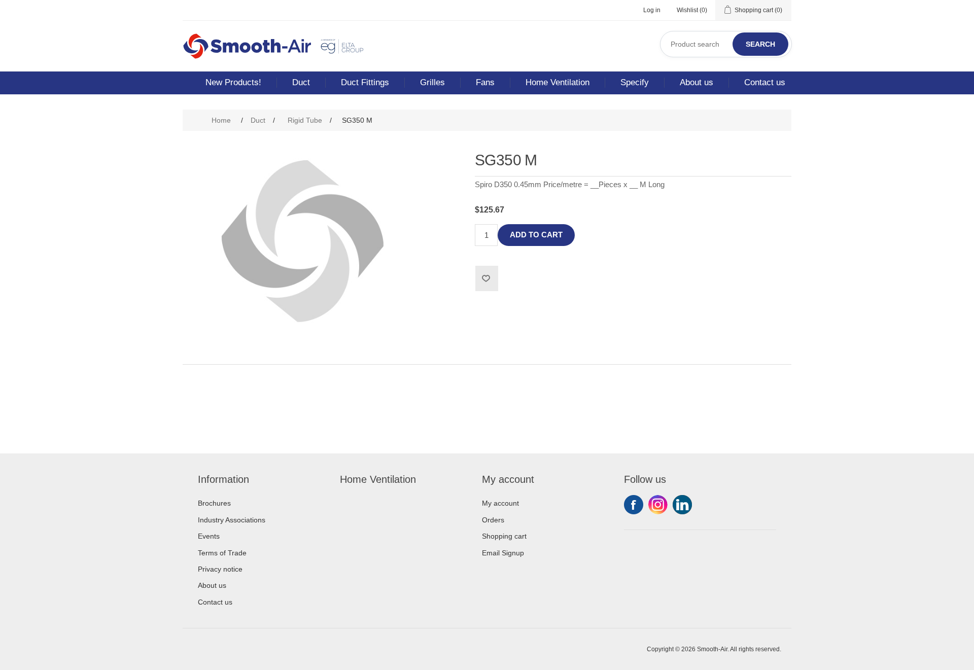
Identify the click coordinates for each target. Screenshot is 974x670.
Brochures (214, 503)
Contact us (764, 82)
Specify (634, 82)
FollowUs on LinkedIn (682, 504)
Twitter (658, 504)
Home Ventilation (557, 82)
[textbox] (726, 44)
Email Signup (503, 553)
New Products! (233, 82)
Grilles (432, 82)
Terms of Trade (222, 553)
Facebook (633, 504)
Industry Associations (231, 520)
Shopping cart (504, 536)
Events (209, 536)
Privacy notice (220, 569)
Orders (493, 520)
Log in (651, 10)
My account (500, 503)
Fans (485, 82)
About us (696, 82)
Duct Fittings (365, 82)
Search (760, 44)
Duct (301, 82)
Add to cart (536, 234)
